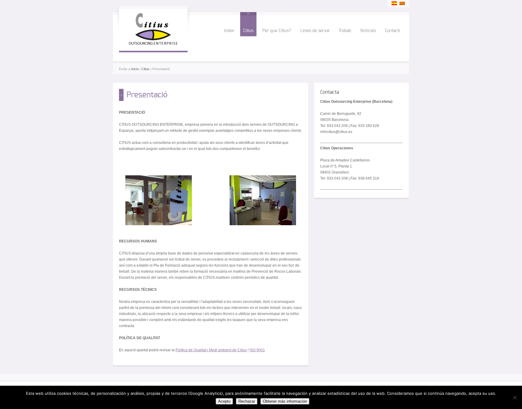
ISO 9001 (257, 350)
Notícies (368, 31)
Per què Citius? (277, 31)
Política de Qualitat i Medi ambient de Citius (211, 350)
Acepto (224, 401)
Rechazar (246, 401)
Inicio (135, 69)
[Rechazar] (514, 397)
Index (229, 31)
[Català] (402, 3)
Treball (345, 31)
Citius (248, 31)
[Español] (394, 3)
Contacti (392, 31)
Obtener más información (285, 401)
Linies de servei (315, 31)
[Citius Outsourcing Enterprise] (153, 45)
